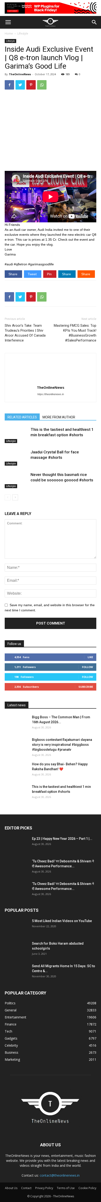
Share (13, 274)
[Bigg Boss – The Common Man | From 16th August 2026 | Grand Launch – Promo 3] (16, 723)
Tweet (33, 274)
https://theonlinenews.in (50, 394)
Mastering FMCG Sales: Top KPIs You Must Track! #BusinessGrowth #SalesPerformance (75, 332)
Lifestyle (22, 33)
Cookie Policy (87, 1188)
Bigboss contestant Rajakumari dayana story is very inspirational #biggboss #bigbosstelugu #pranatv (62, 744)
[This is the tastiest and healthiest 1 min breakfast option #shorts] (16, 435)
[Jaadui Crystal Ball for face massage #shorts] (16, 457)
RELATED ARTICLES (22, 417)
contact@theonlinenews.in (60, 1175)
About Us (11, 1188)
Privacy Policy (44, 1188)
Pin (50, 274)
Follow (87, 667)
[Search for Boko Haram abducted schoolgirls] (16, 949)
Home (9, 33)
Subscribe (85, 686)
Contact (26, 1188)
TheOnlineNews (20, 74)
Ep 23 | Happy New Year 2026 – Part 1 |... (62, 839)
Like (90, 657)
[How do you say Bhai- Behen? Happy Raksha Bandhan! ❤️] (16, 770)
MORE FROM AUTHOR (59, 417)
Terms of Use (66, 1188)
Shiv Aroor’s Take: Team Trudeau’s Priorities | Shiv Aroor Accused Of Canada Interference (25, 332)
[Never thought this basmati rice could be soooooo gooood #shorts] (16, 480)
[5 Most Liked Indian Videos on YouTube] (16, 927)
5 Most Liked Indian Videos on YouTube (62, 921)
